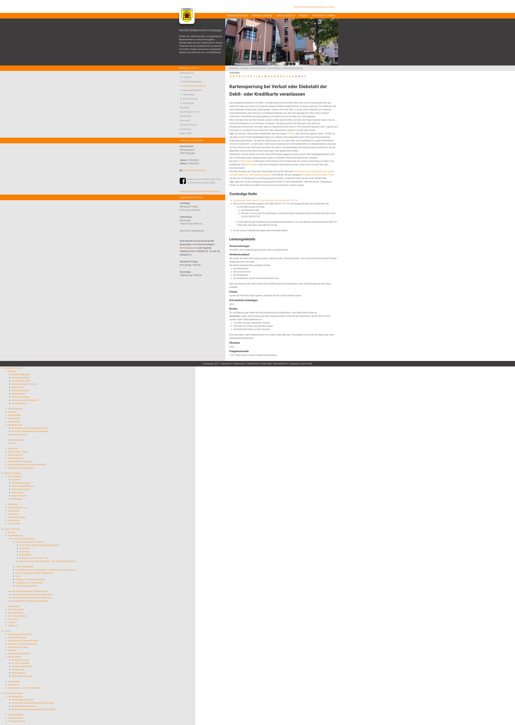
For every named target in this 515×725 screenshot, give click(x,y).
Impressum (226, 363)
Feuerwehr (13, 619)
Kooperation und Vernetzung (28, 582)
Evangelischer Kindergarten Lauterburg (30, 601)
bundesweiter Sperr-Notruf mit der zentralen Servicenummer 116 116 (265, 200)
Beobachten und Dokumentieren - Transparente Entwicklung (47, 561)
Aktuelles (12, 371)
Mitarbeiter (184, 107)
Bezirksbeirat (14, 421)
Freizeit (303, 15)
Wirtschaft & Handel (324, 15)
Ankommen (24, 548)
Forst (14, 443)
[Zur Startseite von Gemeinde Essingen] (186, 17)
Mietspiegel (188, 103)
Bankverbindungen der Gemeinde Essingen (200, 191)
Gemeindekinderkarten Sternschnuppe (29, 591)
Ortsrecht (187, 77)
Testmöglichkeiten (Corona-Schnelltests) (27, 464)
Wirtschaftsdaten (16, 714)
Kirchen (11, 622)
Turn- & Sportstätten (17, 616)
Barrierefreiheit (280, 363)
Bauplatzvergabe (16, 440)
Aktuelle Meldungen (21, 374)
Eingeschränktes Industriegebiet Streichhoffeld (33, 709)
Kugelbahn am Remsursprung (22, 644)
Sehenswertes (14, 656)
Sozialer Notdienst (20, 390)
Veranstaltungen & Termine (24, 384)
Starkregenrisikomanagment (21, 468)
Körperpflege (25, 555)
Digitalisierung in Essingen (20, 461)
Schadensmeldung (188, 124)
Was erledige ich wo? (189, 112)
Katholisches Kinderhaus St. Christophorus (32, 597)
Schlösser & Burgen (21, 660)
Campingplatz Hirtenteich (20, 634)
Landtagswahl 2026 (21, 381)
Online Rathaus (186, 73)
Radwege (12, 650)
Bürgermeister (14, 415)
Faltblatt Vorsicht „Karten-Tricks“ (318, 175)
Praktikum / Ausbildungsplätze (30, 579)
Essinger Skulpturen (17, 637)
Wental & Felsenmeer (21, 666)
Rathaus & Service (262, 15)
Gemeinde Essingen (237, 15)
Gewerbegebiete (15, 696)
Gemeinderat (14, 418)
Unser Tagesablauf (24, 566)
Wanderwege (14, 681)
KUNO (291, 133)
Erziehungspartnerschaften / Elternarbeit (34, 573)
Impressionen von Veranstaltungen (24, 688)
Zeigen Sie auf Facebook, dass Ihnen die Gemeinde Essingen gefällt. (204, 181)
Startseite (244, 68)
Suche (331, 7)
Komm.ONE (306, 363)
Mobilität (12, 412)
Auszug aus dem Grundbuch (25, 400)
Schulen (11, 532)
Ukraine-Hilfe (185, 133)
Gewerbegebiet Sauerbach (24, 706)
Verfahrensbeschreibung (194, 86)
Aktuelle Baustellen (21, 377)
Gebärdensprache (318, 7)
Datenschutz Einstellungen (259, 363)
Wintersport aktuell (20, 397)
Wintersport (13, 684)
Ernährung (24, 551)
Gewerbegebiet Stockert (23, 699)
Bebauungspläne (19, 434)
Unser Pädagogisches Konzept (29, 542)
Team (18, 576)
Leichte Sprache (301, 7)
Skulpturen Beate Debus (19, 653)
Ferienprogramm (19, 403)
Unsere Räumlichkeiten (26, 586)
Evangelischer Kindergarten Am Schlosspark (32, 594)
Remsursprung (18, 673)
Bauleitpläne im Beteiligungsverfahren (29, 428)
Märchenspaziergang (18, 647)
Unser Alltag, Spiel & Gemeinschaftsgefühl (39, 545)
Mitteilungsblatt (15, 409)
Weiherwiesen (18, 669)
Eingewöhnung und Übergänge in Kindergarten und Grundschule (45, 570)
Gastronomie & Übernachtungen (23, 640)
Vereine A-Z (13, 625)
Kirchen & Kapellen (20, 663)
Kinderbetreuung (15, 535)
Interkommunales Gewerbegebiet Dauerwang (33, 703)
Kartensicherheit (245, 161)
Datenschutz (239, 363)
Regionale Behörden (192, 90)
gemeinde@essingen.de (194, 170)
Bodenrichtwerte (190, 99)
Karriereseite (185, 116)
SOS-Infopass (251, 164)
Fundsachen (185, 129)
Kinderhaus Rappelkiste (23, 538)
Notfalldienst (18, 387)
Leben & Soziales (285, 15)
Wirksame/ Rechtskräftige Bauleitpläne (30, 431)
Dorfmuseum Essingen (22, 676)
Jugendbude (14, 606)
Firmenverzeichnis (16, 721)
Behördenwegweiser (192, 81)
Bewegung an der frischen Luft (33, 558)
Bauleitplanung (15, 425)
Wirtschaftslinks (15, 718)
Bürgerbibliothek (15, 612)
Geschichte (13, 448)
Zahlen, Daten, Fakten (18, 451)
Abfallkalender (18, 393)
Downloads (184, 120)
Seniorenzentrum (16, 609)
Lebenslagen (189, 94)
